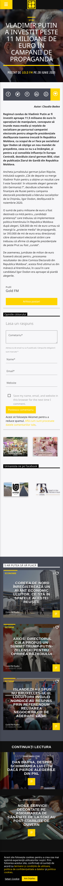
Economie (10, 573)
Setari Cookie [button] (12, 878)
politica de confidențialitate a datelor (24, 869)
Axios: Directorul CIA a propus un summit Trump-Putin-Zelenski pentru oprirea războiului (31, 646)
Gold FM (27, 72)
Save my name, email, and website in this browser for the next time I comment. (35, 396)
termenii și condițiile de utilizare (32, 866)
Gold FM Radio (12, 612)
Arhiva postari (31, 301)
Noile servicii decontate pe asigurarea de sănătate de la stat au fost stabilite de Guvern (31, 815)
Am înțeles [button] (29, 878)
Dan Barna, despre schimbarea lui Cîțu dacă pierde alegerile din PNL (31, 768)
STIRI (31, 20)
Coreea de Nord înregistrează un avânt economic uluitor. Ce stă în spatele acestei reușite (31, 592)
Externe (9, 627)
